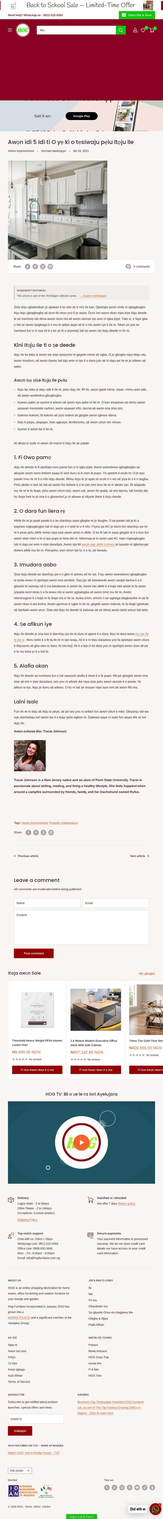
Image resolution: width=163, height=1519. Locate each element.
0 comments (142, 266)
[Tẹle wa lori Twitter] (114, 1487)
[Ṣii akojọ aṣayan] (10, 30)
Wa (90, 1294)
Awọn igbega (16, 1369)
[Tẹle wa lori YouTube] (137, 1487)
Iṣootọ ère (94, 1363)
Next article (137, 856)
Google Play (81, 116)
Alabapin (20, 1430)
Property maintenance (63, 822)
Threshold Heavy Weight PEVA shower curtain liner (37, 1042)
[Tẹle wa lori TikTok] (144, 1487)
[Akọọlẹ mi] (135, 30)
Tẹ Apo (12, 1363)
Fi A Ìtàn (93, 1369)
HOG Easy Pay (98, 1357)
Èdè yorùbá (16, 1470)
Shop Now (133, 5)
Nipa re (12, 1345)
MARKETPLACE (19, 1317)
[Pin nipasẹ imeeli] (50, 266)
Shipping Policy (27, 1219)
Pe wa (92, 1300)
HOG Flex (95, 1375)
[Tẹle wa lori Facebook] (107, 1487)
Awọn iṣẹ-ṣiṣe (17, 1351)
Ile (89, 1287)
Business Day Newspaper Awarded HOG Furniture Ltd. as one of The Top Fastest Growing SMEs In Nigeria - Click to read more (111, 1407)
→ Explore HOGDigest (93, 295)
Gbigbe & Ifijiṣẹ (98, 1318)
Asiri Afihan (15, 1375)
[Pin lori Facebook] (27, 266)
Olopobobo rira (98, 1306)
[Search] (121, 30)
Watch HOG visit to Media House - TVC (34, 1452)
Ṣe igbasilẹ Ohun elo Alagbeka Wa (110, 1312)
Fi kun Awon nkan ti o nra (37, 1069)
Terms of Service (19, 1381)
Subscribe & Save (139, 15)
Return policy (126, 1203)
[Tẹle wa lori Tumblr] (152, 1487)
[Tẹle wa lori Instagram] (122, 1487)
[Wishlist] (143, 30)
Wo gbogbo (147, 973)
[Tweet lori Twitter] (43, 266)
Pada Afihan (96, 1324)
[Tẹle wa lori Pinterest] (129, 1487)
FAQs (12, 1357)
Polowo (93, 1345)
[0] (151, 30)
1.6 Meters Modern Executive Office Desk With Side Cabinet (94, 1043)
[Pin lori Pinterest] (35, 266)
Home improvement (21, 150)
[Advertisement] (81, 66)
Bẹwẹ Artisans (97, 1351)
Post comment (34, 953)
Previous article (28, 856)
